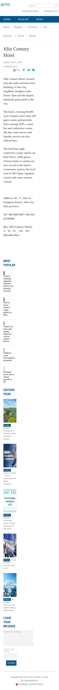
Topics (26, 26)
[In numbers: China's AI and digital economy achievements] (9, 585)
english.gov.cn (51, 11)
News (39, 19)
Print (18, 70)
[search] (56, 6)
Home (7, 19)
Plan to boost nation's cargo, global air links (7, 308)
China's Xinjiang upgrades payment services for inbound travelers (8, 283)
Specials (9, 26)
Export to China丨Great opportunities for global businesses (9, 478)
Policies (23, 19)
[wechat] (33, 70)
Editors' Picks (9, 392)
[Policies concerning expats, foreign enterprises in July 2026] (9, 500)
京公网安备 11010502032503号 (31, 684)
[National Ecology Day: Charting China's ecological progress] (9, 411)
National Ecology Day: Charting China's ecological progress (9, 433)
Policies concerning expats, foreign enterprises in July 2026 (9, 523)
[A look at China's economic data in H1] (9, 545)
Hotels (32, 35)
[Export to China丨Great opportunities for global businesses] (9, 455)
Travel (21, 35)
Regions (43, 26)
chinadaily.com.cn (30, 11)
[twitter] (28, 70)
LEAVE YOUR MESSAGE (9, 622)
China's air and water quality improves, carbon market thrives (8, 333)
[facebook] (24, 70)
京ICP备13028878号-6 (29, 681)
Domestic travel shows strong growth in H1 (8, 377)
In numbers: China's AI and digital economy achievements (9, 604)
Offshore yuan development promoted (9, 357)
